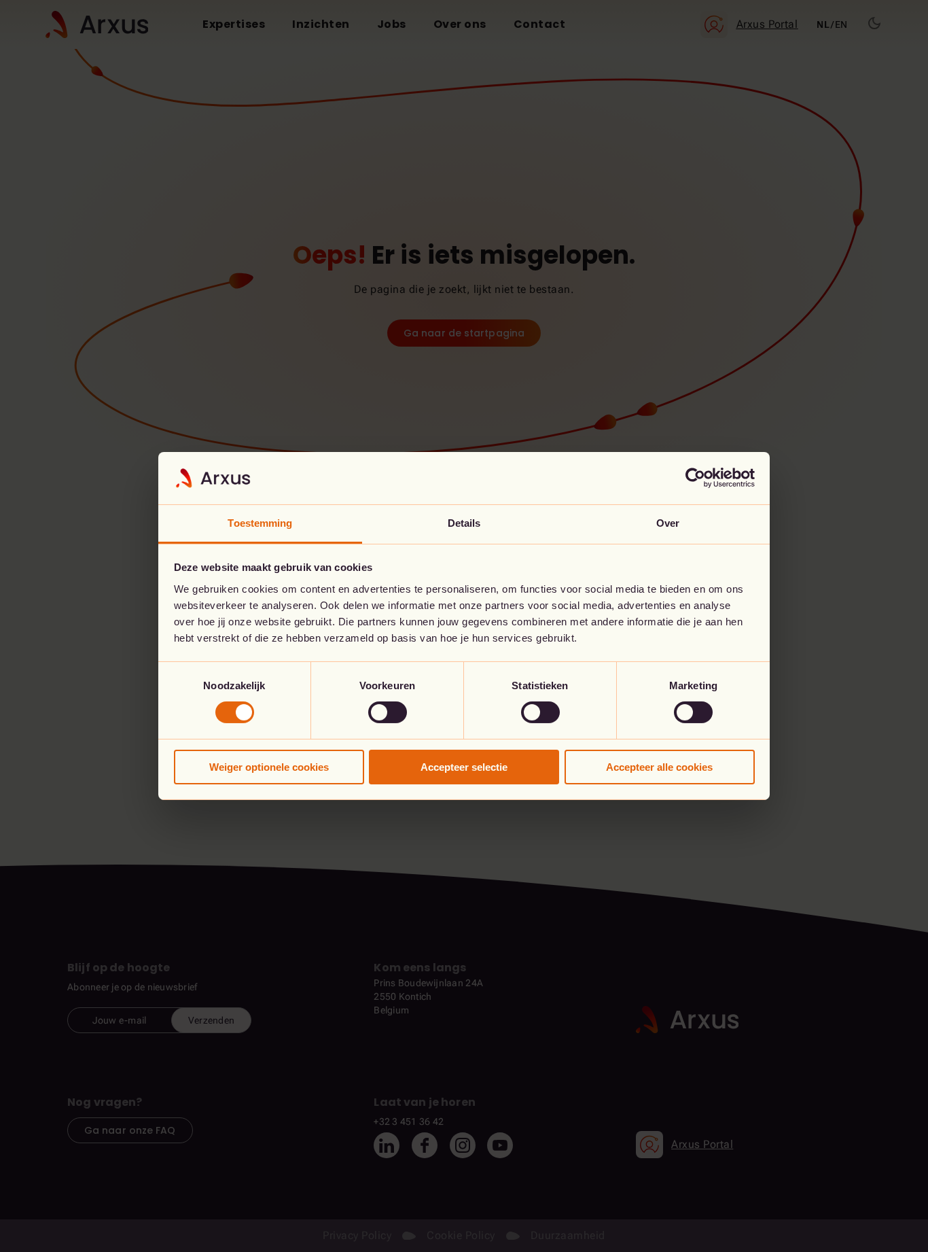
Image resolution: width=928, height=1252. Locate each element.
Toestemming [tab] (260, 523)
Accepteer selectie (464, 767)
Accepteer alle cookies (659, 767)
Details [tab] (464, 523)
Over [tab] (667, 523)
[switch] (387, 712)
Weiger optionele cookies (269, 767)
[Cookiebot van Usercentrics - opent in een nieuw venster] (695, 478)
